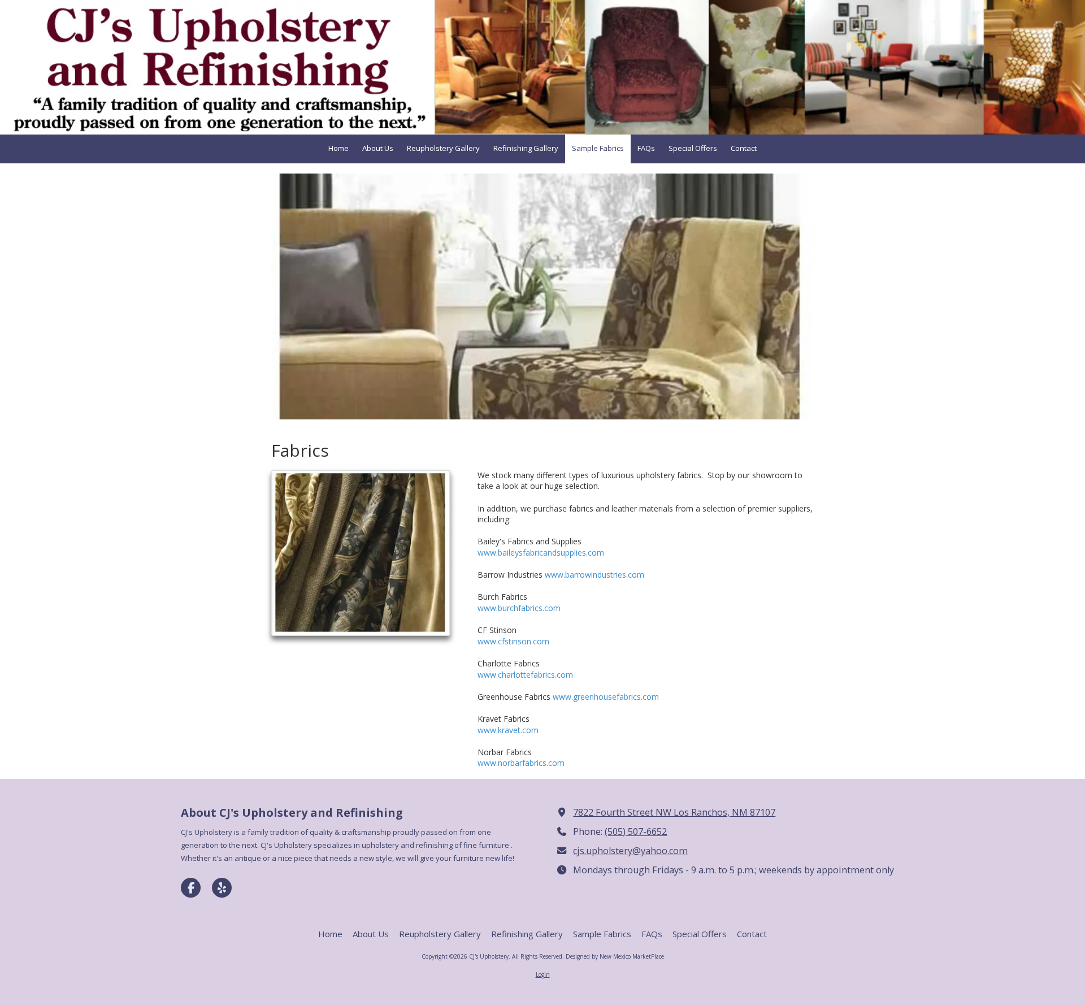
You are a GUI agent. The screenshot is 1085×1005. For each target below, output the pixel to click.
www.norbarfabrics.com (521, 762)
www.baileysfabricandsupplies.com (541, 552)
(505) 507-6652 (636, 831)
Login (543, 974)
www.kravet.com (508, 730)
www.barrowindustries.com (594, 574)
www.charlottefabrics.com (525, 674)
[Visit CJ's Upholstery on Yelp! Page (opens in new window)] (222, 888)
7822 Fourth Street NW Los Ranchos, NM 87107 (674, 812)
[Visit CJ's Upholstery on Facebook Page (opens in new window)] (191, 888)
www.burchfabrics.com (519, 608)
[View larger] (360, 553)
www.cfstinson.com (513, 641)
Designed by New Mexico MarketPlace (615, 956)
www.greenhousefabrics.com (606, 696)
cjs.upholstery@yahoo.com (630, 850)
